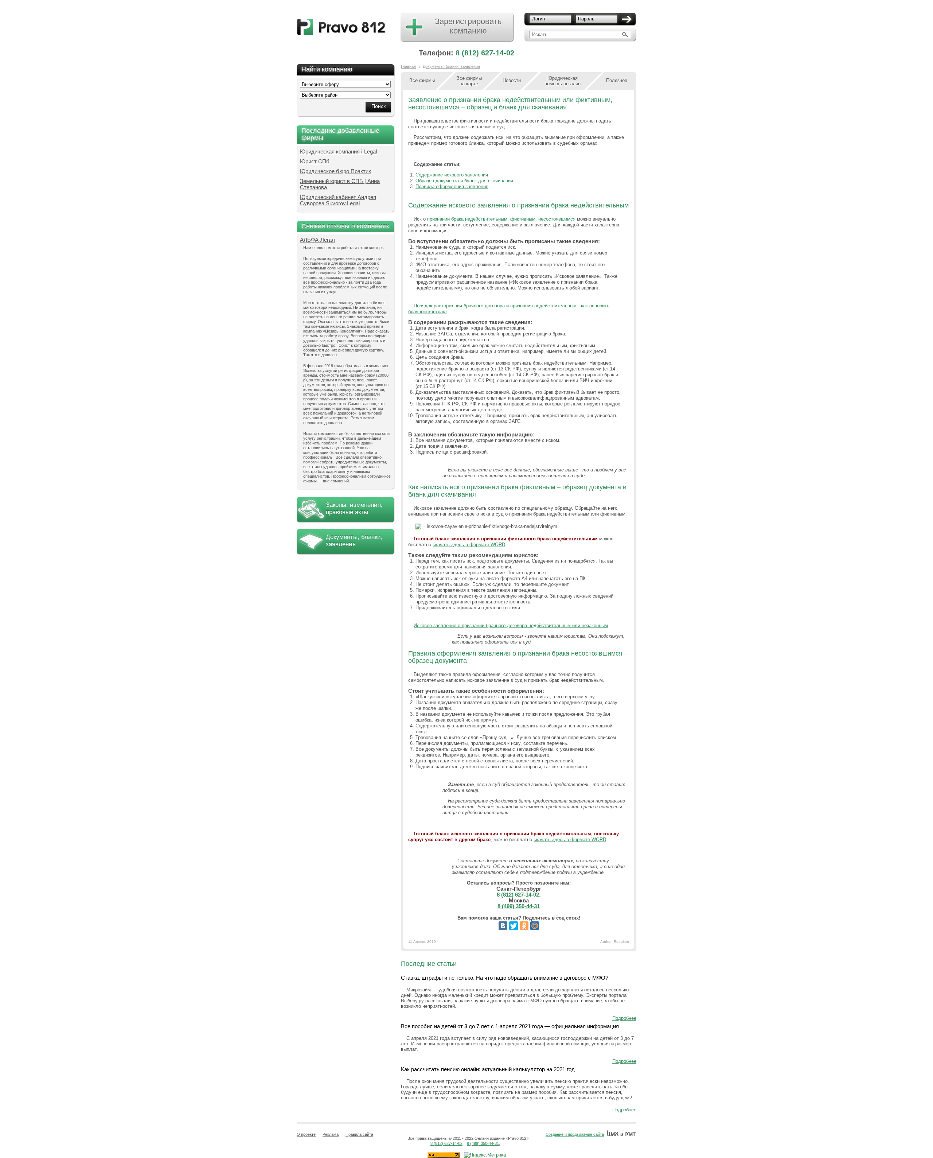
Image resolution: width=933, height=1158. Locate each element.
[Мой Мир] (534, 925)
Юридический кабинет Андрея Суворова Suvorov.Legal (338, 200)
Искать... (542, 34)
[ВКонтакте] (503, 925)
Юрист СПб (314, 161)
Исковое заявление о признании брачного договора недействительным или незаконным (511, 625)
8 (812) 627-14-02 (485, 53)
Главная (408, 66)
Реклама (331, 1134)
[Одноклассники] (524, 925)
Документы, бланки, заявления (354, 540)
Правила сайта (359, 1134)
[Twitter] (513, 925)
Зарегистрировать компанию (468, 26)
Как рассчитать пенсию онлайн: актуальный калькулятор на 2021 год (488, 1069)
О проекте (306, 1134)
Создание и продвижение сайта (575, 1134)
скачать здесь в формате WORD (469, 544)
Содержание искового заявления (451, 175)
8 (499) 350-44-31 (518, 906)
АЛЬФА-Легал (317, 240)
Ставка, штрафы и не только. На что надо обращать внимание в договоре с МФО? (504, 978)
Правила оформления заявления (451, 186)
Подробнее (624, 1018)
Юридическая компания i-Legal (338, 151)
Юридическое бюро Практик (335, 171)
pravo (341, 27)
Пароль (586, 19)
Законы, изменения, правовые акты (354, 508)
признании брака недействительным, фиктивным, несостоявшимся (501, 219)
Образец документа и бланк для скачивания (464, 180)
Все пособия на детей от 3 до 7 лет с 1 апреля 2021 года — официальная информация (510, 1026)
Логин (538, 19)
